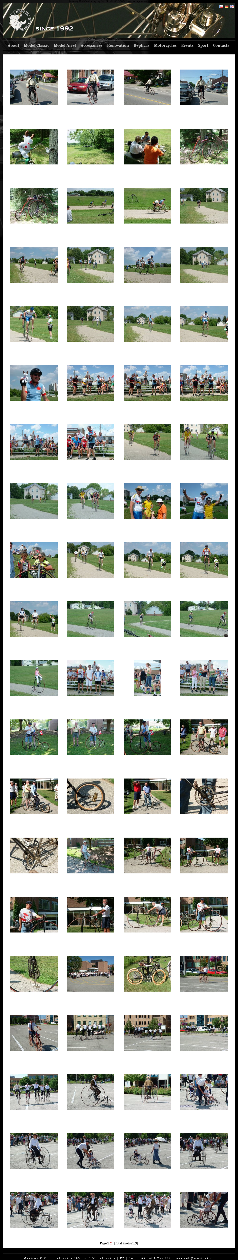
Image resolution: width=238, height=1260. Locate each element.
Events (187, 45)
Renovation (118, 45)
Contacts (221, 45)
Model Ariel (65, 45)
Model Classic (36, 45)
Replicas (141, 45)
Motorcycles (165, 45)
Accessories (91, 45)
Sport (203, 45)
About (13, 45)
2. (111, 1243)
